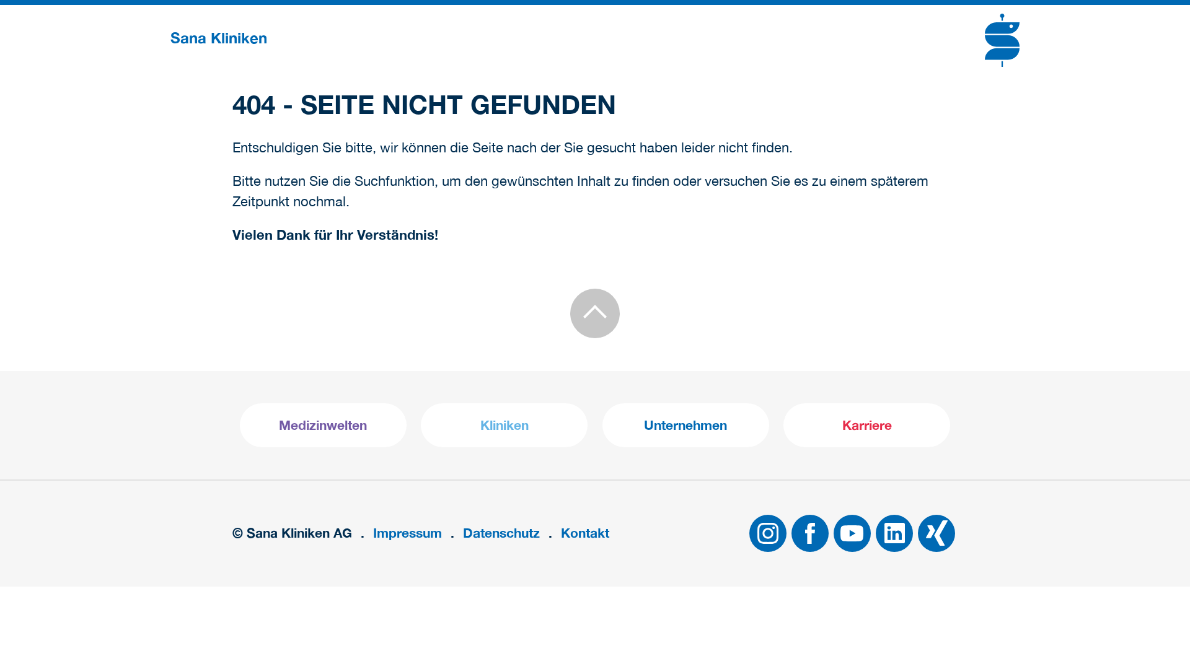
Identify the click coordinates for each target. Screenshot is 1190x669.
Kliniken (504, 425)
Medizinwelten (323, 425)
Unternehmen (685, 425)
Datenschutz (501, 533)
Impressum (407, 533)
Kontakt (585, 533)
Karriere (867, 425)
